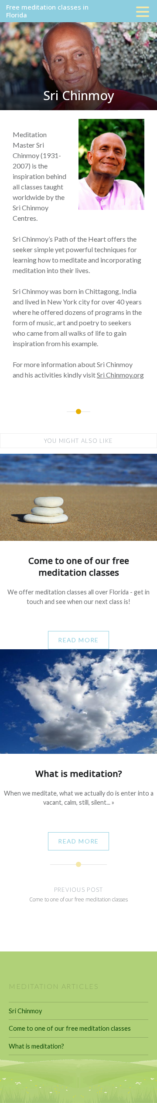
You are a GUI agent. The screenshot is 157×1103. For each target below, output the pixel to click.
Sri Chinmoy (25, 1011)
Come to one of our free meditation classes (70, 1028)
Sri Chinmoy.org (120, 375)
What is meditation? (36, 1046)
